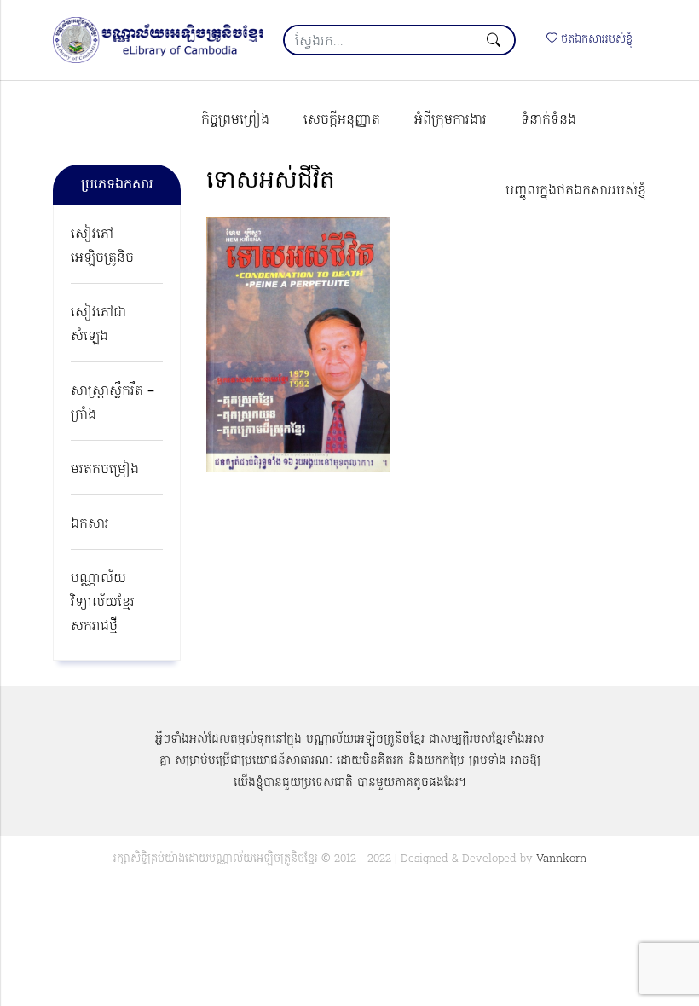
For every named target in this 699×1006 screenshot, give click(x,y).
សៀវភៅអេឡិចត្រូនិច (102, 246)
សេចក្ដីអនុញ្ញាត (341, 120)
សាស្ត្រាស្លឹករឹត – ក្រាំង (112, 403)
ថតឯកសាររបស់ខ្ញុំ (595, 40)
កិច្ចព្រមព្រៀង (235, 120)
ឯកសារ (90, 524)
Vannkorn (561, 859)
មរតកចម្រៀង (105, 470)
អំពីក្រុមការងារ (450, 120)
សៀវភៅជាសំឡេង (98, 325)
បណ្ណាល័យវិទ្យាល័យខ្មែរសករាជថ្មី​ (103, 603)
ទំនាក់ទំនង (548, 120)
